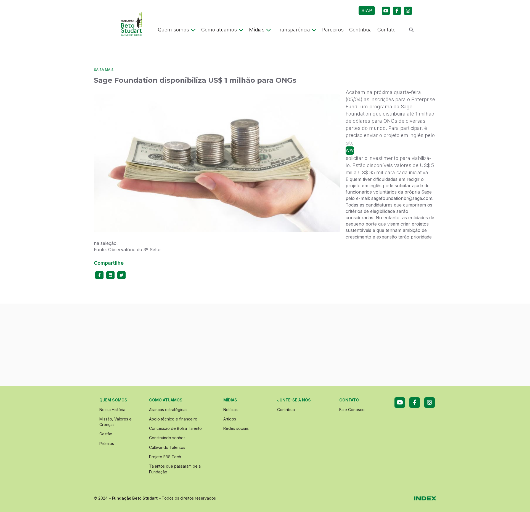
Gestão (105, 433)
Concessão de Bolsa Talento (175, 428)
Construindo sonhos (167, 437)
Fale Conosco (352, 409)
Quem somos (173, 30)
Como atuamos (219, 30)
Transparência (293, 30)
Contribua (360, 30)
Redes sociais (236, 428)
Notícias (230, 409)
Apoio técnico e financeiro (173, 419)
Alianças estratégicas (168, 409)
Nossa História (112, 409)
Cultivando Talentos (167, 447)
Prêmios (106, 443)
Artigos (229, 419)
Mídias (256, 30)
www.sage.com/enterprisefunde (350, 150)
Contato (386, 30)
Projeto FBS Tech (165, 456)
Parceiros (333, 30)
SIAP (366, 10)
